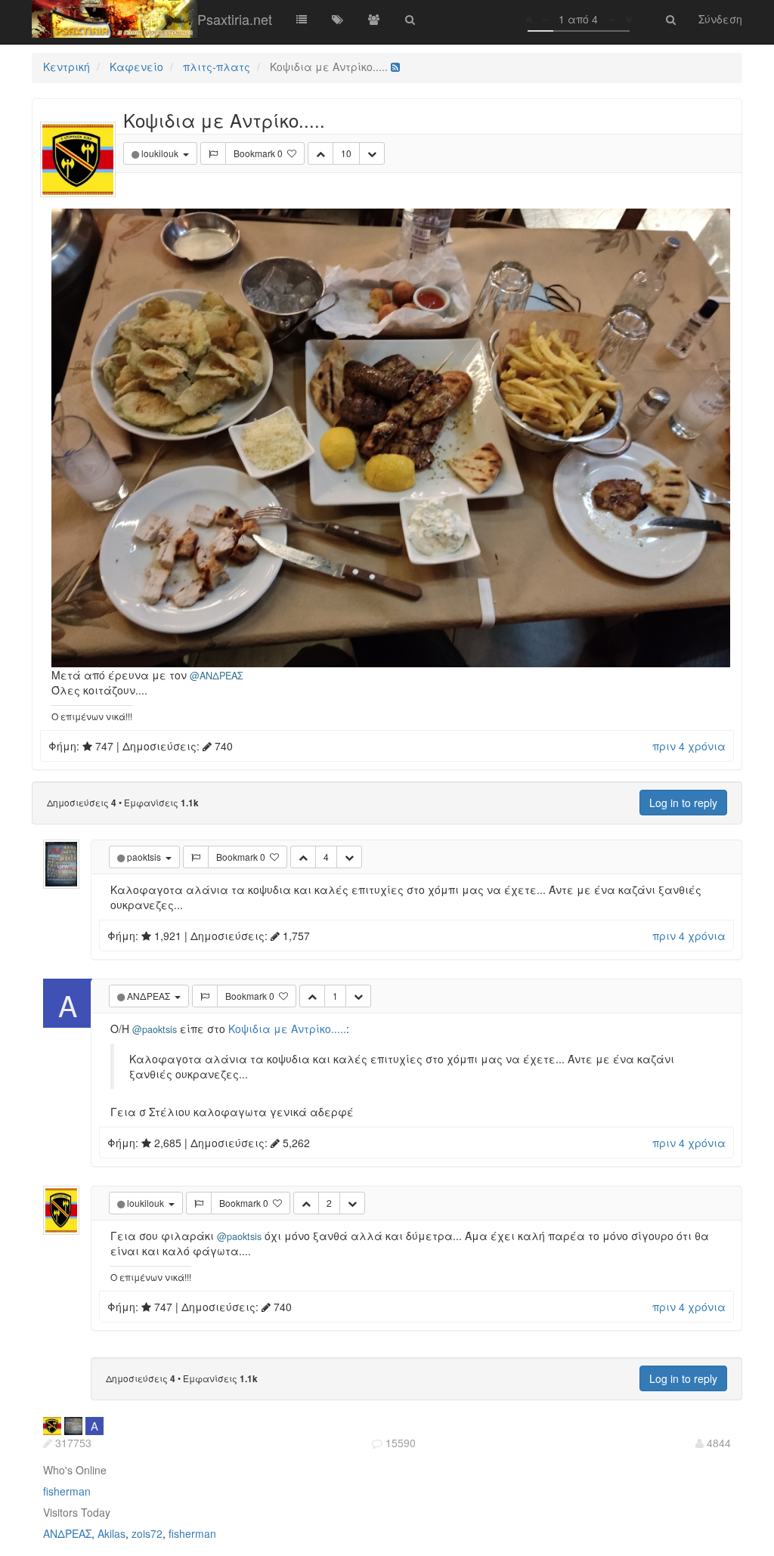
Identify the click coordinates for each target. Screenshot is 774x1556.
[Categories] (301, 19)
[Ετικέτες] (338, 19)
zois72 (147, 1533)
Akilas (111, 1533)
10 (346, 153)
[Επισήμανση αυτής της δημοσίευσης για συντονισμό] (213, 153)
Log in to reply (683, 802)
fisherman (67, 1491)
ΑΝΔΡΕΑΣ (67, 1533)
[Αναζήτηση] (410, 19)
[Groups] (374, 19)
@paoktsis (154, 1029)
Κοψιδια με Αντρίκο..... (287, 1028)
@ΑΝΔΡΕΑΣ (216, 675)
